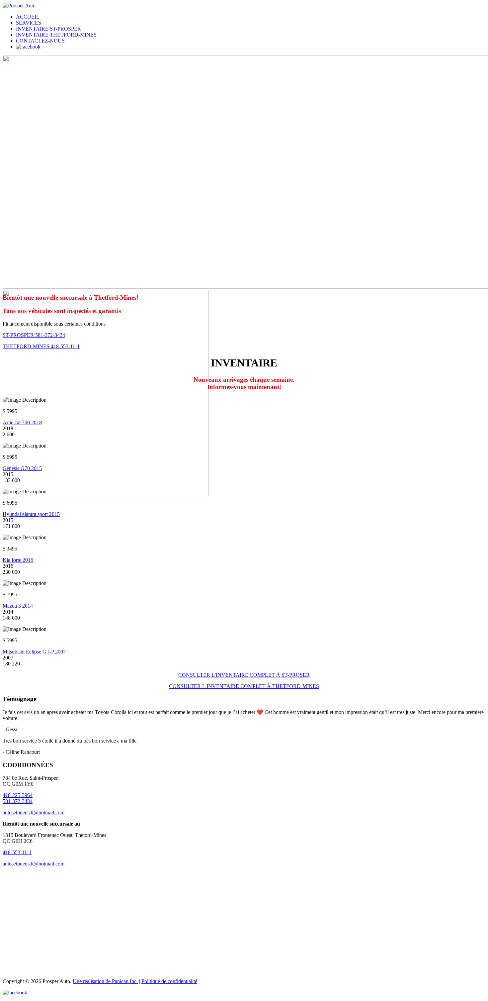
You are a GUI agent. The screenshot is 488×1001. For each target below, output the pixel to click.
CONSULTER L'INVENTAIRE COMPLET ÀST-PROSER (244, 675)
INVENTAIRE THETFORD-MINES (56, 35)
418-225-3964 (18, 795)
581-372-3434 (18, 801)
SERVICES (28, 23)
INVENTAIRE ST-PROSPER (48, 29)
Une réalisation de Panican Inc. (105, 981)
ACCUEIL (28, 17)
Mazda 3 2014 (18, 606)
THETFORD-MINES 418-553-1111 (41, 346)
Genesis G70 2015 (22, 468)
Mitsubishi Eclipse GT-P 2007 (34, 651)
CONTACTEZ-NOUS (40, 41)
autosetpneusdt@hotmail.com (33, 812)
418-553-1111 (17, 852)
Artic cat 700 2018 (22, 422)
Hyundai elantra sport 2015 (31, 514)
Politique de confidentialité (169, 981)
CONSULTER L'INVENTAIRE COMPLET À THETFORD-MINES (244, 686)
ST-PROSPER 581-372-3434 (34, 335)
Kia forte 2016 (18, 560)
